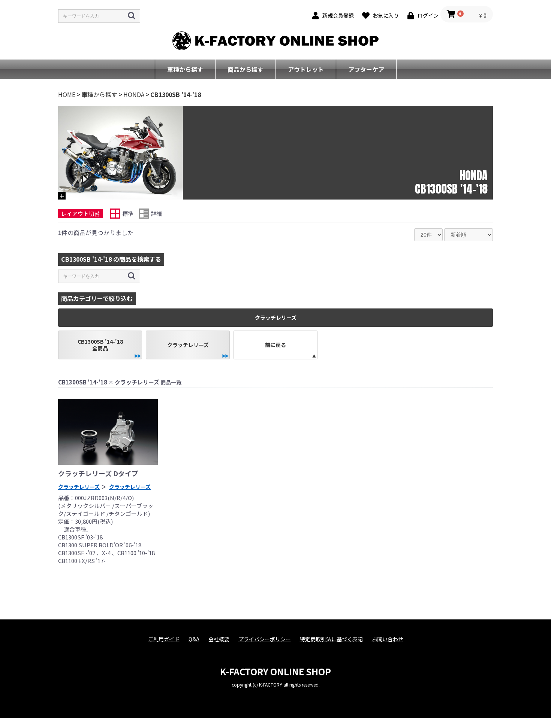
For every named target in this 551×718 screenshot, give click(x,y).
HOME (66, 94)
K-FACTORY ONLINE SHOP (275, 671)
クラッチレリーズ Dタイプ (98, 473)
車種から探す (185, 69)
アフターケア (366, 69)
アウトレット (306, 69)
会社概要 (218, 639)
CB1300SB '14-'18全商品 (100, 345)
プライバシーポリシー (264, 639)
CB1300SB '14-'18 (175, 94)
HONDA (133, 94)
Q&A (194, 639)
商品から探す (246, 69)
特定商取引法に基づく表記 (331, 639)
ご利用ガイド (164, 639)
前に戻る (275, 345)
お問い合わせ (387, 639)
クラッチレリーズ (188, 345)
